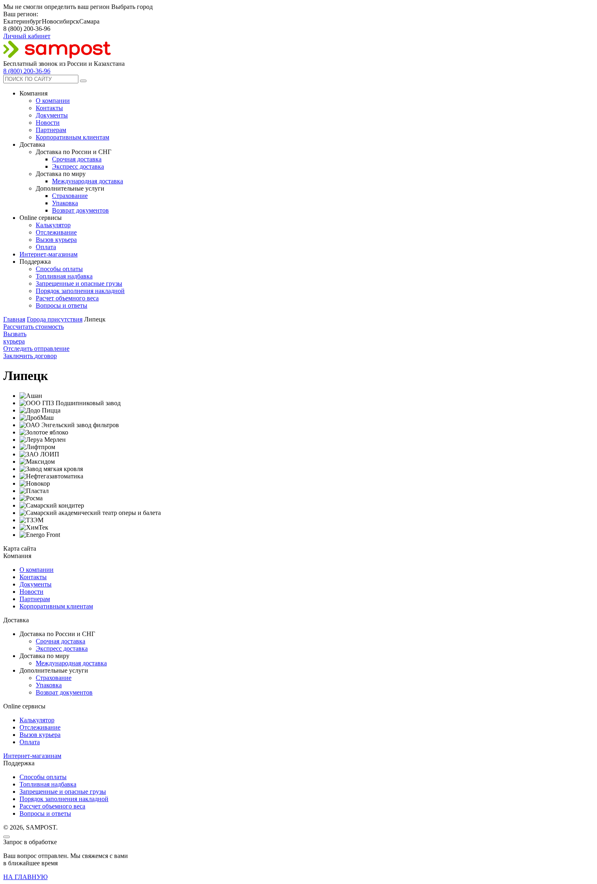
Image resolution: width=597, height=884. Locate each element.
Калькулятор (53, 225)
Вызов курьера (56, 239)
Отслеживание (56, 232)
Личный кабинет (26, 36)
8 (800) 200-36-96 (26, 70)
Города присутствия (54, 319)
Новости (48, 122)
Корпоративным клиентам (72, 137)
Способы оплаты (59, 268)
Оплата (46, 246)
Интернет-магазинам (48, 254)
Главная (14, 319)
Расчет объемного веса (67, 298)
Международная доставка (87, 181)
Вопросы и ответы (61, 305)
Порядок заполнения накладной (80, 290)
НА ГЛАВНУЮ (25, 876)
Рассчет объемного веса (52, 806)
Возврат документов (80, 210)
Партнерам (51, 129)
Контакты (49, 107)
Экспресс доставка (78, 166)
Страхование (70, 195)
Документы (52, 115)
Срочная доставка (77, 159)
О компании (53, 100)
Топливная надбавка (64, 276)
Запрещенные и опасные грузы (79, 283)
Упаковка (65, 203)
